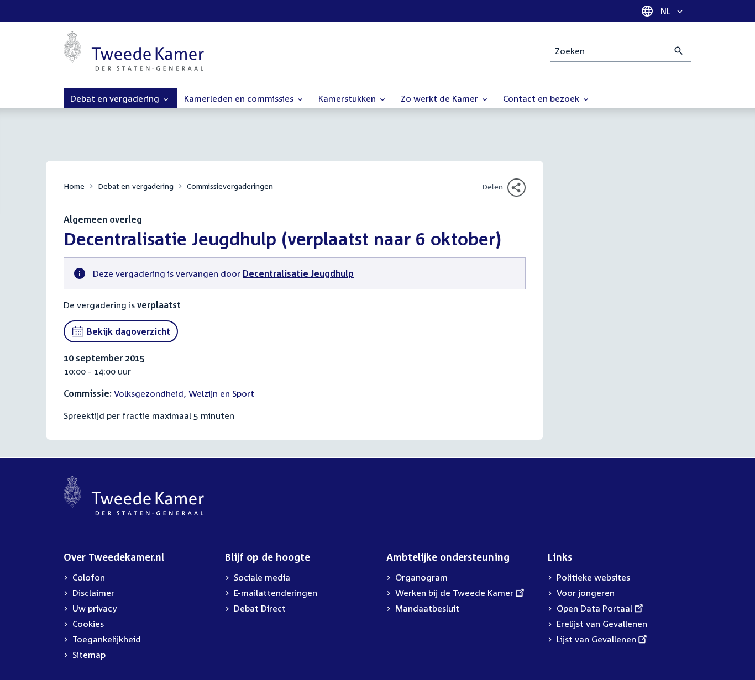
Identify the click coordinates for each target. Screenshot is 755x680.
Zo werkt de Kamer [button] (440, 98)
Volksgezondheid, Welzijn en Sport (184, 393)
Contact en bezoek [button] (542, 98)
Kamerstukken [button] (348, 98)
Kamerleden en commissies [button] (240, 98)
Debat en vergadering (136, 186)
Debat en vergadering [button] (115, 98)
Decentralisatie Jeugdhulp (298, 273)
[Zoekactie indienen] (679, 51)
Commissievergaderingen (230, 186)
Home (74, 186)
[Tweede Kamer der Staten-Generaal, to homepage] (134, 51)
